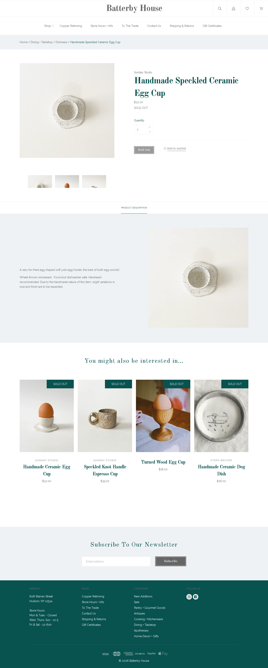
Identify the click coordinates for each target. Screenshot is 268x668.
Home (23, 42)
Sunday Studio (143, 72)
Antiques (139, 613)
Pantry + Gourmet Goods (149, 607)
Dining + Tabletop (42, 42)
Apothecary (141, 630)
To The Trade (130, 25)
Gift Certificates (212, 25)
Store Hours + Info (102, 25)
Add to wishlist (176, 148)
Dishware (61, 42)
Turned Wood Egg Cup (163, 462)
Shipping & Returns (182, 25)
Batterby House (134, 8)
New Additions (143, 596)
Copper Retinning (71, 25)
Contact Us (154, 25)
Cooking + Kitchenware (148, 619)
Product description (134, 207)
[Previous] (24, 175)
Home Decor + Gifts (146, 636)
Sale (136, 602)
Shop (47, 25)
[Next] (109, 175)
